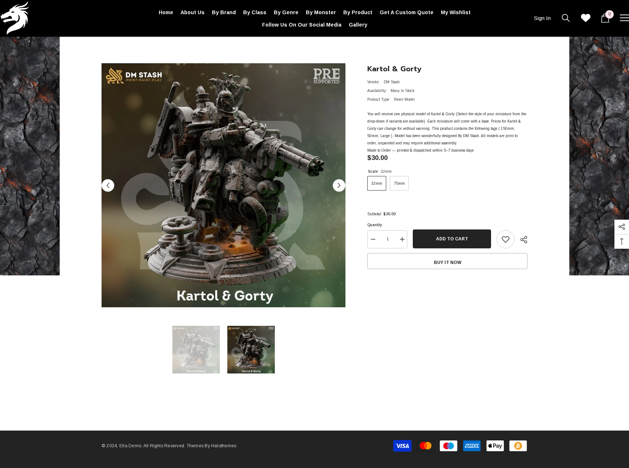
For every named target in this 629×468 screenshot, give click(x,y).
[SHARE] (521, 239)
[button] (108, 185)
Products (127, 47)
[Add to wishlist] (506, 239)
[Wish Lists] (585, 18)
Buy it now (447, 262)
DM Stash (392, 82)
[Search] (566, 18)
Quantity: (375, 225)
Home (106, 47)
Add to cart (452, 238)
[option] (224, 185)
